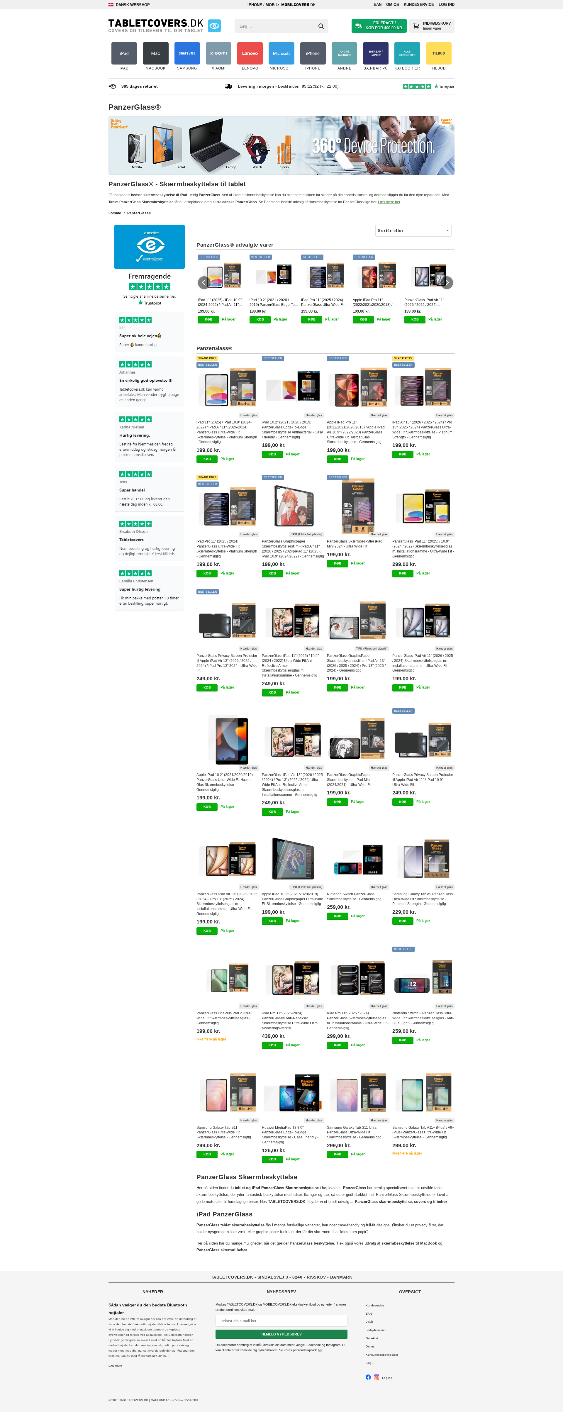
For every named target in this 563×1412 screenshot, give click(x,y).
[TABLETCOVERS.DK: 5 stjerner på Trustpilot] (149, 442)
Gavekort (372, 1338)
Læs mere (115, 1365)
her (320, 1350)
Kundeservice (419, 4)
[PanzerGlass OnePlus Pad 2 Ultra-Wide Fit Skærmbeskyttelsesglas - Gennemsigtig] (227, 978)
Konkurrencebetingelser (382, 1354)
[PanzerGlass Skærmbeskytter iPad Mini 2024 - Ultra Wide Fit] (358, 506)
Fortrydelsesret (376, 1330)
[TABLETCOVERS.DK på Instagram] (376, 1378)
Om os (392, 4)
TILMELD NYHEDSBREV (281, 1334)
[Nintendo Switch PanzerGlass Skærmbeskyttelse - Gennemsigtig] (358, 859)
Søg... (370, 1362)
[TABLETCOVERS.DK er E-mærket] (214, 26)
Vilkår (369, 1321)
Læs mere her (389, 202)
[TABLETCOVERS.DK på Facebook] (368, 1378)
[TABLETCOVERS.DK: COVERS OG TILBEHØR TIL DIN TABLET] (155, 26)
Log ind (447, 4)
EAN (377, 4)
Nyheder (153, 1291)
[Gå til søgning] (321, 26)
